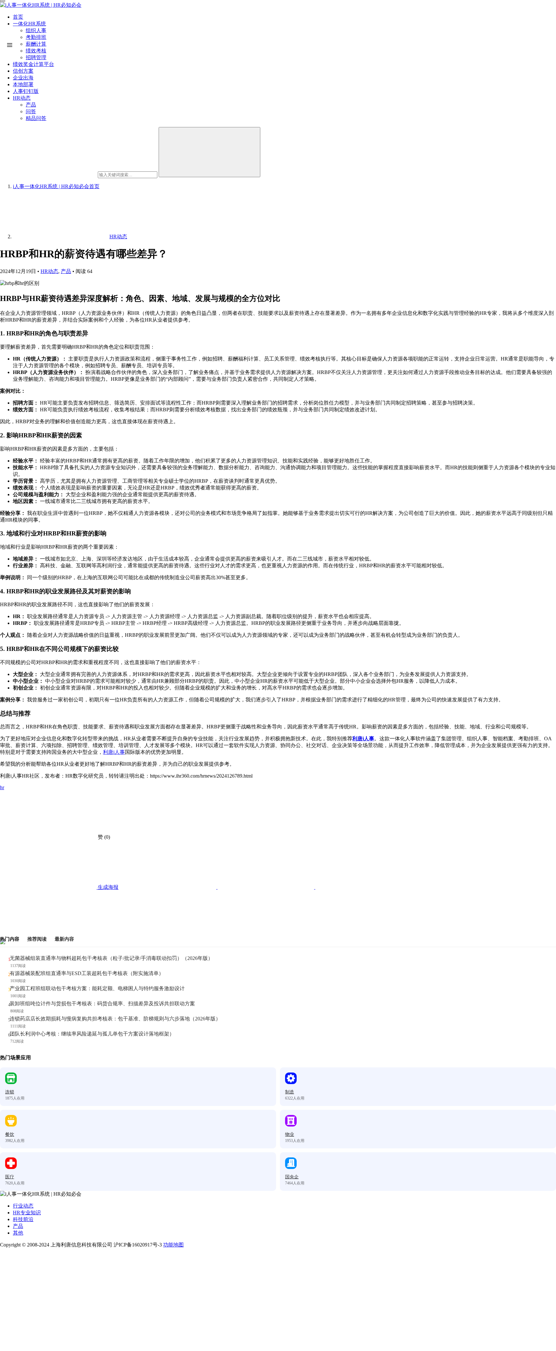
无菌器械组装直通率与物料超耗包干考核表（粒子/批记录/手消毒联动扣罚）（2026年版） (111, 958)
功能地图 (173, 1244)
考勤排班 (36, 37)
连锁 (9, 1092)
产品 (31, 104)
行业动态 (23, 1206)
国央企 (292, 1176)
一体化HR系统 (29, 23)
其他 (18, 1233)
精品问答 (36, 118)
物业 (289, 1134)
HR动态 (22, 98)
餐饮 (9, 1134)
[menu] (2, 1)
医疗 (9, 1176)
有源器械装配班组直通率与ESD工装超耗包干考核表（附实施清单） (87, 973)
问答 (31, 111)
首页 (18, 17)
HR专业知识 (27, 1212)
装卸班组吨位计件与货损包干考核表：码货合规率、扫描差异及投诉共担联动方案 (102, 1003)
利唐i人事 (363, 738)
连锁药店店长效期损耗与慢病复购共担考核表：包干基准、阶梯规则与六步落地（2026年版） (115, 1018)
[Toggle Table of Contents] (9, 45)
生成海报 (107, 887)
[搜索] (209, 152)
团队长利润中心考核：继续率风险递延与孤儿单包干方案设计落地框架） (92, 1033)
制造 (289, 1092)
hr (2, 787)
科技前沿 (23, 1219)
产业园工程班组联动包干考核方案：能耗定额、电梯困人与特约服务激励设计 (97, 988)
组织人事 (36, 30)
